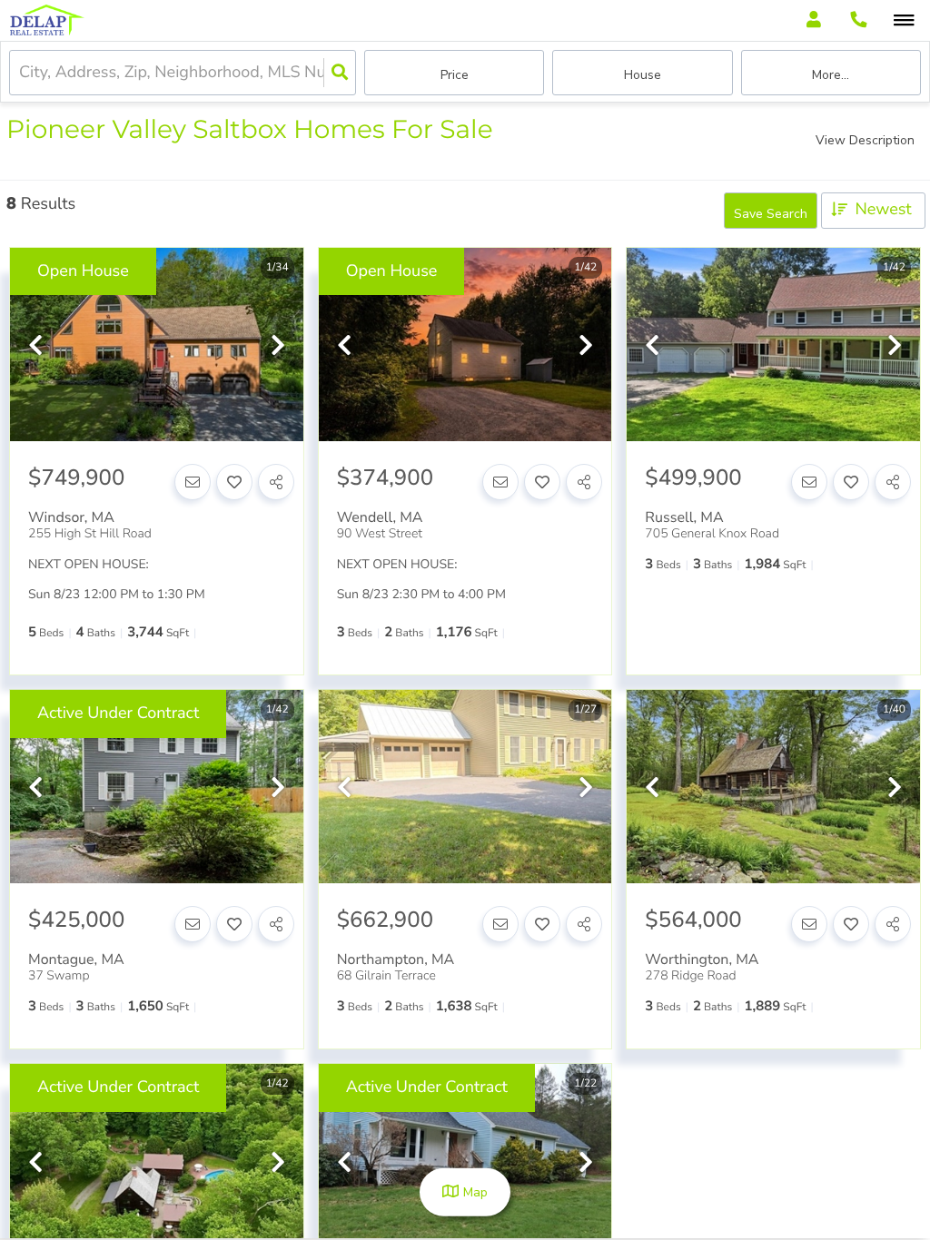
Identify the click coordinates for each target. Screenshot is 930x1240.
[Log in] (813, 20)
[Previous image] (35, 347)
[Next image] (277, 347)
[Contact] (192, 482)
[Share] (276, 482)
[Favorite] (234, 482)
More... (830, 75)
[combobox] (21, 73)
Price (454, 75)
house (642, 75)
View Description (865, 140)
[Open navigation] (904, 21)
